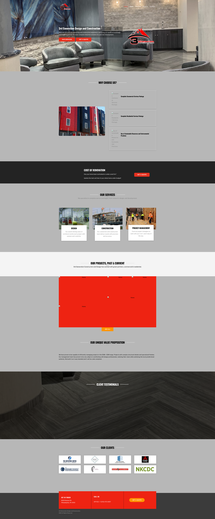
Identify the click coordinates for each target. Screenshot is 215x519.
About (131, 6)
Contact (152, 6)
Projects (145, 6)
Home (126, 6)
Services (138, 6)
